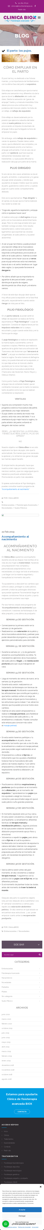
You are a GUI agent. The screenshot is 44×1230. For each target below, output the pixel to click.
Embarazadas (7, 969)
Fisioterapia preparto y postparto (16, 1178)
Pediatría (5, 987)
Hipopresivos (7, 978)
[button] (40, 1187)
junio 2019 (6, 1038)
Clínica (6, 1135)
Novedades (6, 982)
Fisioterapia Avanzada (10, 973)
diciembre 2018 (8, 1065)
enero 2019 (6, 1061)
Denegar (22, 1216)
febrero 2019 (7, 1056)
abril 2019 (5, 1047)
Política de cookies (11, 1227)
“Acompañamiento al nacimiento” (15, 489)
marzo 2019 (6, 1051)
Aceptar (22, 1210)
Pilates (4, 992)
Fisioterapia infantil (10, 1182)
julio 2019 (5, 1033)
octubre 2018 (7, 1075)
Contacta (22, 1112)
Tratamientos (8, 1139)
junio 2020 (6, 1014)
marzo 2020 (6, 1019)
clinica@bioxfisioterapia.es (23, 6)
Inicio (6, 1131)
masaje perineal (10, 725)
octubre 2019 (7, 1028)
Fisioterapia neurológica (12, 1171)
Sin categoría (7, 996)
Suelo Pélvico (7, 1001)
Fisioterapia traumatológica (14, 1163)
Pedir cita (21, 10)
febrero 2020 (7, 1024)
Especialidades (9, 1143)
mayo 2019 (6, 1042)
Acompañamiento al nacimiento (15, 538)
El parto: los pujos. (19, 50)
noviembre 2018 (8, 1070)
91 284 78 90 (23, 3)
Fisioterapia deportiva (12, 1167)
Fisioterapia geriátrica (11, 1174)
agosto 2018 (7, 1079)
